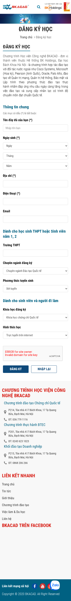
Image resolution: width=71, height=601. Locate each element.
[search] (38, 7)
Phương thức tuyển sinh (18, 281)
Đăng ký (16, 369)
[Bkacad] (17, 7)
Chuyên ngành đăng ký (17, 263)
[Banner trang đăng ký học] (35, 19)
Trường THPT (11, 245)
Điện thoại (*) (11, 193)
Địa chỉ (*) (9, 176)
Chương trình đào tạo (15, 505)
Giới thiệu (8, 498)
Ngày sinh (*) (11, 138)
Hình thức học (12, 327)
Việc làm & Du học (13, 512)
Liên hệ (6, 519)
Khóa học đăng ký (14, 309)
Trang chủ (26, 37)
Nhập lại (44, 369)
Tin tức (6, 491)
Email (6, 211)
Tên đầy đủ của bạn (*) (17, 120)
